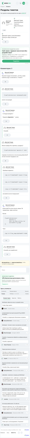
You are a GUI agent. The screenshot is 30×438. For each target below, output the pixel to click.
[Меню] (27, 3)
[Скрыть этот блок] (28, 48)
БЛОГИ (24, 13)
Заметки (14, 298)
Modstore (3, 432)
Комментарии (6, 298)
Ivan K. (5, 308)
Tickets (3, 293)
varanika (6, 399)
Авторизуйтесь (5, 262)
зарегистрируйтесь (17, 262)
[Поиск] (17, 3)
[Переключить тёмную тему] (20, 3)
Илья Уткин (6, 424)
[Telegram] (19, 433)
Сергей (5, 358)
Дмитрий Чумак (8, 21)
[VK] (22, 433)
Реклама (26, 63)
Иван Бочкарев (7, 332)
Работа (19, 298)
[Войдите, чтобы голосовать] (3, 42)
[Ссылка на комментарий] (24, 81)
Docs (8, 432)
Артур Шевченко (8, 320)
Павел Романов (7, 344)
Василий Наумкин (9, 72)
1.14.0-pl (11, 293)
